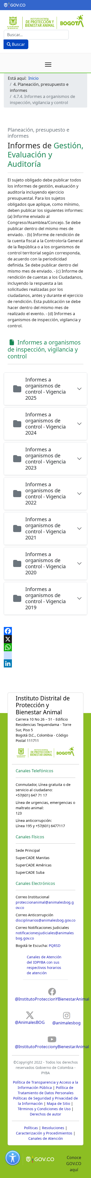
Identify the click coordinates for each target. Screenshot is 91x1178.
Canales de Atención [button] (45, 1138)
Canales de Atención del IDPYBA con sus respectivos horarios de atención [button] (44, 964)
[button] (45, 5)
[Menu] (48, 64)
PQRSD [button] (54, 945)
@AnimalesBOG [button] (30, 1022)
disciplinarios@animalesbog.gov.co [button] (45, 920)
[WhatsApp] (45, 647)
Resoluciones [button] (53, 1127)
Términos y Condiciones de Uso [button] (44, 1108)
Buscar (18, 44)
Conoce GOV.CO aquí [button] (73, 1163)
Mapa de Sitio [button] (58, 1103)
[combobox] (36, 34)
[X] (45, 639)
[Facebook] (45, 631)
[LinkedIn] (45, 663)
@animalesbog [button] (66, 1023)
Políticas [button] (31, 1127)
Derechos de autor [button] (45, 1114)
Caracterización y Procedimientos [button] (44, 1133)
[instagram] (45, 655)
